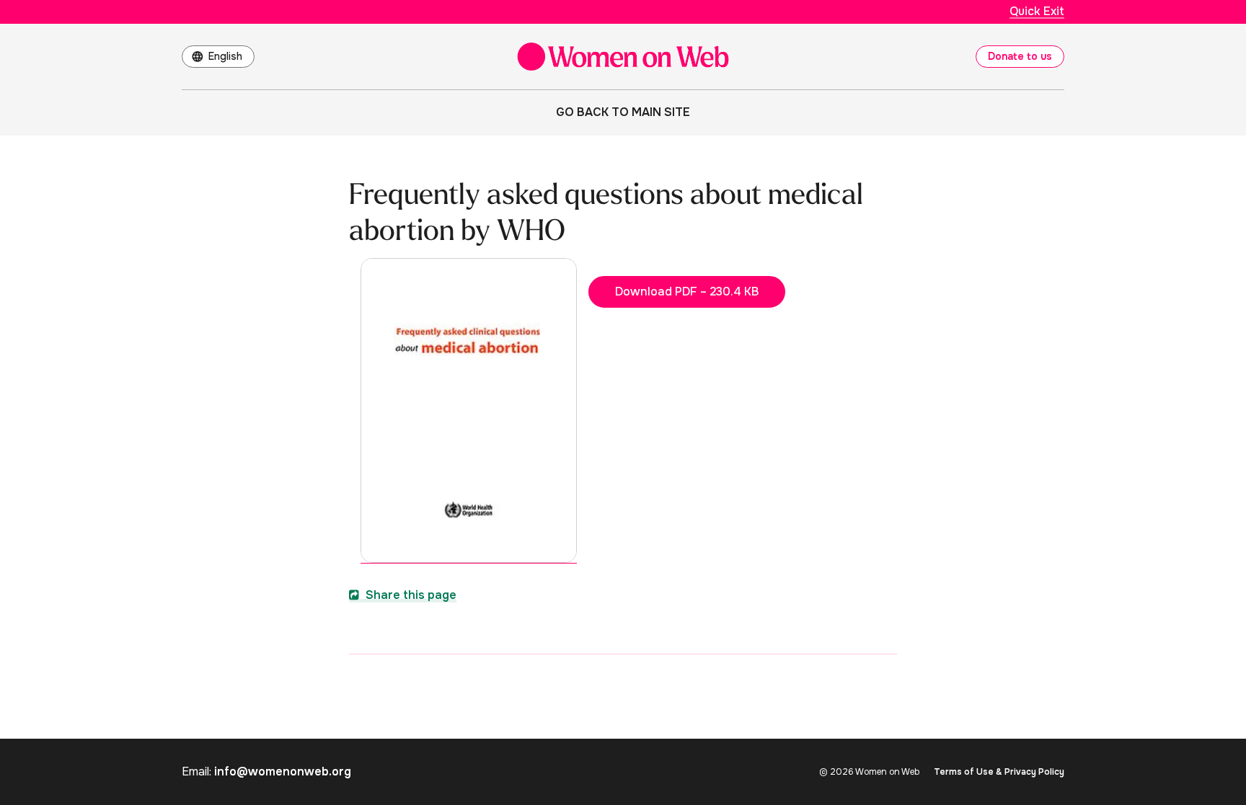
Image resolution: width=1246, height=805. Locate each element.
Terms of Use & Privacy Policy (999, 772)
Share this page (409, 594)
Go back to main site (623, 112)
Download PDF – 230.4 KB (687, 291)
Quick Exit (1036, 11)
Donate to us (1020, 56)
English (225, 56)
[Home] (623, 56)
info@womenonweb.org (282, 771)
